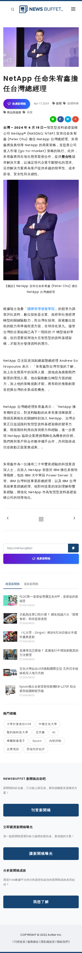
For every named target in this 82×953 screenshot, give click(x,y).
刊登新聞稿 (41, 810)
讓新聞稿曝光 (41, 853)
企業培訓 (13, 749)
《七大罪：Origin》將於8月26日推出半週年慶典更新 (48, 634)
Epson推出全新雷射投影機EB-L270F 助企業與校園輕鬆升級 (47, 688)
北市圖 (40, 732)
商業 (29, 112)
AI (53, 732)
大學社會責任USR (19, 724)
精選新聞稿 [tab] (12, 584)
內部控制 (55, 741)
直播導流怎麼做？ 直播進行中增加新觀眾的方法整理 (49, 652)
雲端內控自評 (35, 749)
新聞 (59, 103)
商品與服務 (14, 112)
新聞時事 (73, 103)
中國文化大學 (48, 724)
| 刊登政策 (19, 942)
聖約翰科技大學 (17, 732)
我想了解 (41, 901)
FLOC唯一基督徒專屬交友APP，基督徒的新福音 (48, 598)
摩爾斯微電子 (16, 741)
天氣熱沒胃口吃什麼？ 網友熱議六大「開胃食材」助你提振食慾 (49, 616)
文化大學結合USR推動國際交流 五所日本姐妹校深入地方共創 (48, 670)
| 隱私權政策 (47, 942)
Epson (37, 741)
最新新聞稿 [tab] (31, 584)
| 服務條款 (32, 942)
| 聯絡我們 (62, 942)
